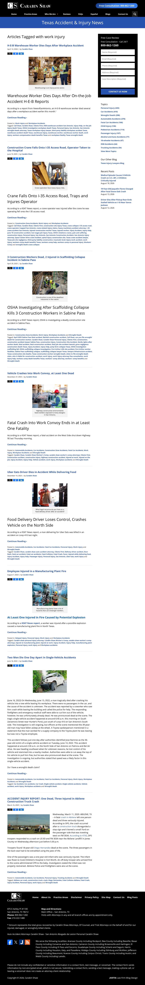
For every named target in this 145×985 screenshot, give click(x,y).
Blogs (107, 14)
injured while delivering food (79, 554)
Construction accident (16, 457)
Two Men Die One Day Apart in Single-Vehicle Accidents (41, 657)
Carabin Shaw (27, 126)
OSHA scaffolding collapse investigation (35, 349)
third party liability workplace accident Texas (69, 130)
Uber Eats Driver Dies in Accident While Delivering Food (41, 472)
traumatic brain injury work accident (68, 240)
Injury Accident (76, 230)
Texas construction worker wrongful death (48, 354)
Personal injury (63, 128)
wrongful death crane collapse (27, 245)
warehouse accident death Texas (20, 133)
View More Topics (108, 151)
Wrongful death (13, 361)
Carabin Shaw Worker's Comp (37, 455)
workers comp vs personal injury (70, 242)
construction (82, 340)
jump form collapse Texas (60, 347)
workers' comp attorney (54, 359)
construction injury (47, 342)
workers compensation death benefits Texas (30, 135)
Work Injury (20, 123)
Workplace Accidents (37, 123)
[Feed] (27, 942)
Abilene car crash (20, 880)
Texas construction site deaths (19, 354)
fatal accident (24, 344)
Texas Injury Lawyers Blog (112, 163)
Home (14, 14)
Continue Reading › (17, 117)
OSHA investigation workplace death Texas (39, 128)
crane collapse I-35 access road (80, 226)
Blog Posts (132, 897)
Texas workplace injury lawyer (39, 130)
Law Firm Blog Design (123, 977)
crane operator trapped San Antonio (21, 228)
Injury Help (78, 126)
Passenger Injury (111, 133)
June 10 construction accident (19, 233)
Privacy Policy (92, 897)
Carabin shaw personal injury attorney (29, 640)
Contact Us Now (118, 91)
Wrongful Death (75, 335)
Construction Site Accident (66, 342)
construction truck (35, 880)
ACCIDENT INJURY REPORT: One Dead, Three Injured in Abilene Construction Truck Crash (46, 800)
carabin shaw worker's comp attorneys (64, 455)
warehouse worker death (73, 133)
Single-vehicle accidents (71, 784)
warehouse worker (55, 133)
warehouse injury (40, 133)
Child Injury (108, 126)
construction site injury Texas (55, 226)
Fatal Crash (58, 554)
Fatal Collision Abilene (71, 880)
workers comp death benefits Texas (27, 242)
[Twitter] (15, 942)
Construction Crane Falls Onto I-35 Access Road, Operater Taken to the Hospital (48, 149)
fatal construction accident (40, 344)
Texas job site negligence (17, 240)
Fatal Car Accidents (75, 450)
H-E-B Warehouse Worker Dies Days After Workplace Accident (45, 45)
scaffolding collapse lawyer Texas (54, 351)
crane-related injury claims (47, 228)
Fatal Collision (47, 554)
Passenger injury (36, 556)
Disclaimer (76, 897)
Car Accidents (38, 450)
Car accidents (29, 784)
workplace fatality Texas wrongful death (67, 135)
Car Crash (39, 784)
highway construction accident (53, 457)
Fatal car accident (19, 554)
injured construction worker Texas (43, 230)
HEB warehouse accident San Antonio (58, 126)
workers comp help (49, 242)
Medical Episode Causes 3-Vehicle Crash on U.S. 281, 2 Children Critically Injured (115, 178)
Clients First (38, 126)
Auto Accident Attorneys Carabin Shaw (25, 934)
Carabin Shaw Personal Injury (54, 340)
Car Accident (19, 784)
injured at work (72, 457)
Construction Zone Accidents (26, 223)
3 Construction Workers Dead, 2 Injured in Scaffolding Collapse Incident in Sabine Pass (46, 258)
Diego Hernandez (55, 880)
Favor (65, 554)
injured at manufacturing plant (28, 643)
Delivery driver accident (74, 552)
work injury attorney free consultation (68, 356)
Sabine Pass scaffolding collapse (27, 351)
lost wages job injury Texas (41, 233)
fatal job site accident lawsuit (63, 344)
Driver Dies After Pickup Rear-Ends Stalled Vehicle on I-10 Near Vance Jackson (116, 202)
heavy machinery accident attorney (72, 228)
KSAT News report (31, 623)
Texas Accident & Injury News (29, 5)
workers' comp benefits (74, 359)
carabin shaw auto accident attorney (39, 552)
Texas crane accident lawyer (77, 237)
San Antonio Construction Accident (60, 235)
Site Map (106, 897)
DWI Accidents (109, 144)
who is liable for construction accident (27, 356)
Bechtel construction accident (54, 337)
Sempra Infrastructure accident (80, 351)
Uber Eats (70, 556)
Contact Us (123, 14)
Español (94, 14)
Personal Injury (66, 547)
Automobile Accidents (24, 450)
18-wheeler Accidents (112, 140)
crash (45, 880)
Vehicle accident (39, 460)
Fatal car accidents (34, 554)
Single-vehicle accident (53, 784)
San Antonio (74, 128)
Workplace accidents (64, 460)
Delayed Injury (21, 638)
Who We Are (50, 14)
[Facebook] (10, 942)
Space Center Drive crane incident (28, 237)
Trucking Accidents (65, 878)
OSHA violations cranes (62, 233)
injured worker (63, 230)
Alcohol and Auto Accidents (115, 137)
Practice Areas (30, 14)
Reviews (67, 14)
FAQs (80, 14)
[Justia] (21, 942)
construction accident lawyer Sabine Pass (23, 342)
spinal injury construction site (53, 237)
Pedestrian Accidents (112, 129)
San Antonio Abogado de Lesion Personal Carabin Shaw (72, 934)
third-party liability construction (40, 240)
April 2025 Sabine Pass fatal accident (28, 337)
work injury (47, 356)
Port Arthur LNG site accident (63, 349)
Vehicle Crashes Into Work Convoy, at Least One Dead (40, 373)
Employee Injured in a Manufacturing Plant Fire (36, 571)
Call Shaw (17, 126)
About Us (46, 897)
